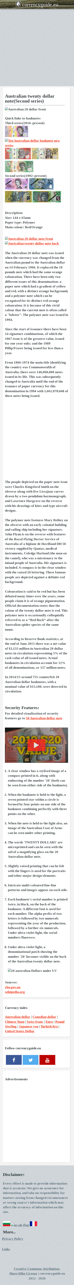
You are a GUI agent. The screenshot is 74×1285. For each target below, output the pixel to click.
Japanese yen (28, 1026)
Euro (49, 1022)
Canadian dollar (44, 1017)
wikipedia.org (15, 992)
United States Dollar (20, 1031)
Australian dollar (17, 1017)
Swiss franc (35, 1022)
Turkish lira (49, 1026)
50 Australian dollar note (44, 718)
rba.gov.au (12, 987)
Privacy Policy (12, 1239)
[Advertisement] (37, 47)
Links (6, 1249)
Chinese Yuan (14, 1022)
